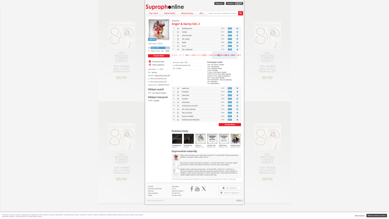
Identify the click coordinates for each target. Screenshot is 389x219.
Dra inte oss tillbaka (188, 116)
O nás (174, 189)
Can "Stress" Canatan (159, 93)
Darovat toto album (158, 61)
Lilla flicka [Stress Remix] (214, 145)
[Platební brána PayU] (239, 201)
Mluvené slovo (187, 13)
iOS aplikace (231, 187)
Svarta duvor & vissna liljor (190, 105)
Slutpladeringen (176, 145)
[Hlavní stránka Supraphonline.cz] (165, 7)
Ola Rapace (214, 81)
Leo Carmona (215, 66)
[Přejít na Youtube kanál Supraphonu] (197, 189)
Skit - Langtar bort (187, 49)
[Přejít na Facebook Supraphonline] (191, 189)
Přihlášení (230, 3)
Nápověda (175, 186)
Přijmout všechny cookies (377, 215)
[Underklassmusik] (235, 138)
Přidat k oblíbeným (158, 64)
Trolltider (184, 32)
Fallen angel (185, 95)
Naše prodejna (153, 193)
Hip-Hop (154, 72)
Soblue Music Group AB (162, 75)
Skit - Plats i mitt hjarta (189, 109)
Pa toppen (185, 98)
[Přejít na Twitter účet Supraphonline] (203, 189)
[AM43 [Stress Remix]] (224, 138)
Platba (150, 195)
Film (201, 13)
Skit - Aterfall (186, 39)
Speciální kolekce (177, 191)
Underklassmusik (187, 28)
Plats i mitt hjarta (187, 112)
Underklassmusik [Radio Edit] (190, 119)
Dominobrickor (188, 145)
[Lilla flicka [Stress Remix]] (212, 138)
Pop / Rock (153, 13)
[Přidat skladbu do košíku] (237, 28)
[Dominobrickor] (188, 138)
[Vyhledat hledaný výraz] (240, 13)
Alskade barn (186, 102)
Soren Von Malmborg (224, 76)
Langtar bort (185, 88)
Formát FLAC (176, 193)
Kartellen (156, 100)
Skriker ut (198, 145)
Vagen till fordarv (187, 35)
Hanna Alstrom (215, 83)
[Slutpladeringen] (177, 138)
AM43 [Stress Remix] (225, 145)
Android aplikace (231, 192)
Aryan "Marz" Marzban (224, 74)
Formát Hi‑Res (176, 195)
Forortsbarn (185, 91)
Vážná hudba (169, 13)
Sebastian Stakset (216, 68)
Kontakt (150, 186)
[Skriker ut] (200, 138)
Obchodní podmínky (155, 189)
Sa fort (184, 46)
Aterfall (184, 42)
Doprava (151, 191)
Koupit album (159, 56)
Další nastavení (360, 215)
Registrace (219, 3)
